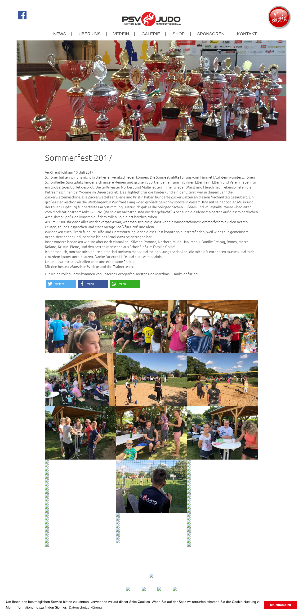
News (59, 33)
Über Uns (90, 33)
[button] (61, 284)
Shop (179, 33)
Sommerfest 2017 (79, 157)
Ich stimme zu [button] (280, 605)
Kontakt (247, 33)
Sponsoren (210, 33)
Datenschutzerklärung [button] (85, 607)
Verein (121, 33)
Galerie (151, 33)
